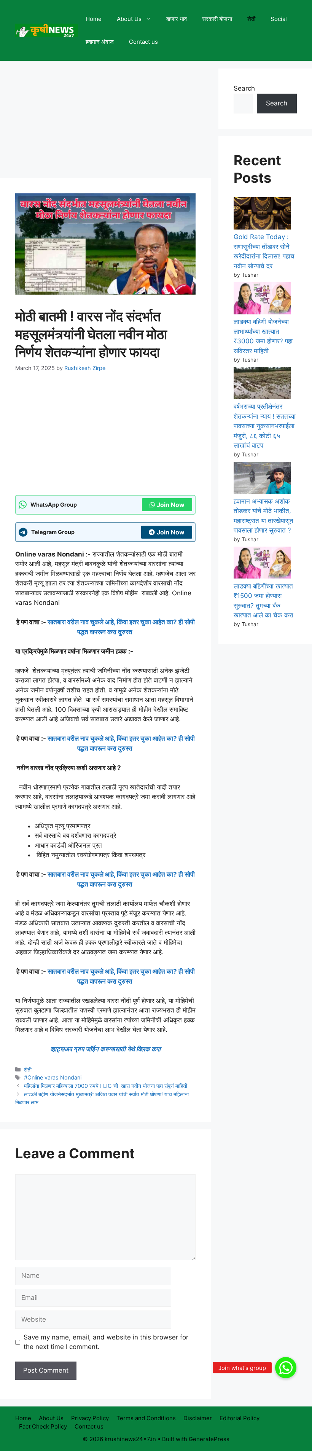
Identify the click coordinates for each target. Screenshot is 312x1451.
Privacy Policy (90, 1418)
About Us (129, 18)
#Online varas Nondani (52, 1077)
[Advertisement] (105, 122)
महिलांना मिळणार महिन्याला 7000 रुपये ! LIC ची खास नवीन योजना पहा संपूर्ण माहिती (106, 1086)
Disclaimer (197, 1418)
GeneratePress (209, 1439)
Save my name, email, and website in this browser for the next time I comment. (106, 1342)
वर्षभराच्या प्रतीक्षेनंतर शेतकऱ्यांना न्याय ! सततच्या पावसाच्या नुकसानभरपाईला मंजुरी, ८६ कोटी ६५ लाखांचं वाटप (265, 426)
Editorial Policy (239, 1418)
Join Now (171, 505)
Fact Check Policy (43, 1426)
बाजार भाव (176, 18)
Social (279, 18)
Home (94, 18)
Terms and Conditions (146, 1418)
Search (244, 88)
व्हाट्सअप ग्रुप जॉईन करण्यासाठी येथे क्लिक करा (105, 1049)
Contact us (143, 41)
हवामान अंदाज (100, 41)
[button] (285, 1367)
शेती (251, 18)
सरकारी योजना (217, 18)
